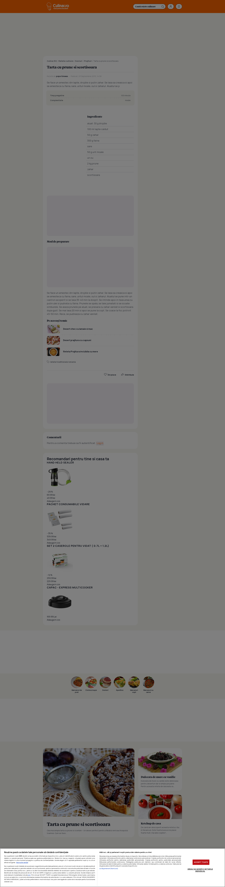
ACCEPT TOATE (201, 862)
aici (29, 875)
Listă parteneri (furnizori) (108, 868)
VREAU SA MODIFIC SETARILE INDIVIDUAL (200, 870)
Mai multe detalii (22, 862)
